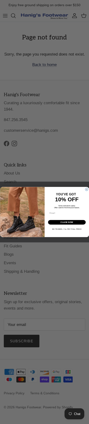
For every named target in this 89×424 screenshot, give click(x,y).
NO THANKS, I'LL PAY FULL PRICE (66, 229)
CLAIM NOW (66, 222)
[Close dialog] (86, 189)
